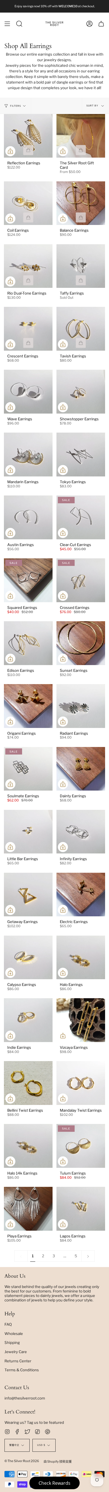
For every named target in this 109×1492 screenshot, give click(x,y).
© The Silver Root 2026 (21, 1461)
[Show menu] (7, 24)
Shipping (12, 1342)
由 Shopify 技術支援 (58, 1461)
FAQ (8, 1324)
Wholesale (13, 1333)
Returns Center (17, 1361)
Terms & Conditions (21, 1370)
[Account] (89, 24)
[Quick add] (10, 151)
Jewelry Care (15, 1351)
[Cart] (101, 24)
